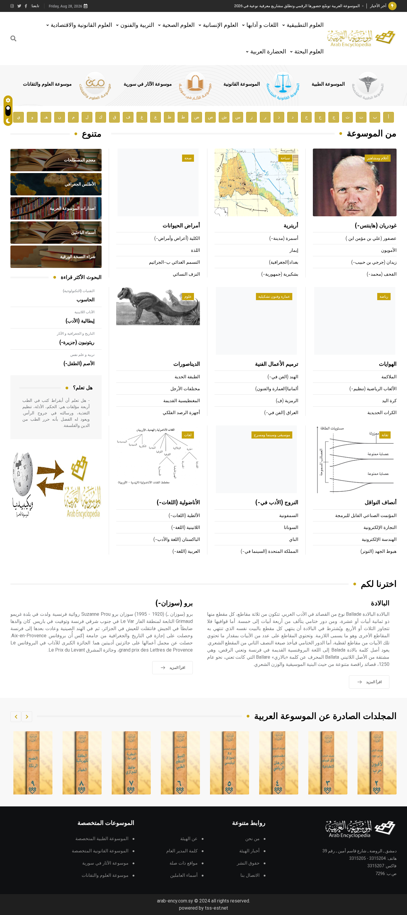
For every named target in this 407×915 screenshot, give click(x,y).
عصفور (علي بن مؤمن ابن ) (371, 238)
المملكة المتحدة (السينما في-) (269, 551)
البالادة (380, 603)
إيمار (294, 250)
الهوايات (388, 364)
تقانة (385, 435)
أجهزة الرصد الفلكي (181, 412)
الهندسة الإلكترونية (379, 539)
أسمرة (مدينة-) (283, 238)
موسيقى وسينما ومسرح (272, 435)
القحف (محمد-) (382, 274)
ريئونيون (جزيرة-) (76, 342)
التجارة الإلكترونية (380, 527)
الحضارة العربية (268, 51)
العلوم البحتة (309, 51)
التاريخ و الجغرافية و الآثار (75, 333)
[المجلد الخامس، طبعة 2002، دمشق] (279, 762)
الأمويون (389, 250)
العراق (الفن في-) (281, 412)
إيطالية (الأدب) (80, 321)
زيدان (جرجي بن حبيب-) (374, 262)
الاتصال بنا (250, 875)
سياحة (285, 158)
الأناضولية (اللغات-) (178, 503)
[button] (26, 716)
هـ (46, 117)
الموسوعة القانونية (241, 84)
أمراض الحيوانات (181, 226)
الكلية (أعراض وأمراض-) (177, 238)
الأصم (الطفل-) (78, 363)
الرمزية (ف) (287, 400)
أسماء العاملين (184, 875)
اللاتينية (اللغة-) (185, 527)
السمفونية (288, 515)
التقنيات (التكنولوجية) (78, 291)
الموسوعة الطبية (328, 84)
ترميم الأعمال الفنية (276, 364)
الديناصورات (186, 364)
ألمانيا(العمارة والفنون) (276, 388)
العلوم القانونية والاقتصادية (81, 24)
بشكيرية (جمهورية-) (279, 274)
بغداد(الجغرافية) (283, 262)
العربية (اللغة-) (186, 551)
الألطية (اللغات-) (184, 515)
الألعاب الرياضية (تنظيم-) (373, 388)
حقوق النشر (248, 863)
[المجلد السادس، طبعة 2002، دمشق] (229, 762)
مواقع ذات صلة (184, 863)
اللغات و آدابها (262, 24)
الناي (293, 539)
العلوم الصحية (178, 24)
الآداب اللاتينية (84, 312)
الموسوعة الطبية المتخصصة (101, 839)
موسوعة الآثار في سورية (148, 84)
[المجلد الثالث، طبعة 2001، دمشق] (377, 762)
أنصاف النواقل (381, 503)
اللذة (195, 250)
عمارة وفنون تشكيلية (274, 296)
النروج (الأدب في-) (276, 503)
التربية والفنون (137, 24)
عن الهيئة (189, 839)
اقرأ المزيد (374, 682)
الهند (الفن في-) (283, 376)
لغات (188, 435)
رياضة (384, 296)
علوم (188, 296)
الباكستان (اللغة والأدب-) (176, 539)
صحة (188, 158)
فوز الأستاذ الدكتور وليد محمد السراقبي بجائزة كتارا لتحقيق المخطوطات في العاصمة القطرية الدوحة (279, 6)
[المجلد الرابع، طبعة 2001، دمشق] (328, 762)
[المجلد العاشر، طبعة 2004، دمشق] (33, 762)
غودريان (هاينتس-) (376, 226)
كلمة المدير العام (182, 851)
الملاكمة (389, 376)
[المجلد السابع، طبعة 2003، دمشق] (180, 762)
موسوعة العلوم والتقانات (47, 84)
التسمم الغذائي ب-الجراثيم (174, 262)
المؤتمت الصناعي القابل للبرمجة (366, 515)
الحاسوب (85, 300)
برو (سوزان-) (174, 603)
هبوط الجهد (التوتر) (379, 551)
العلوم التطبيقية (305, 24)
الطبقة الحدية (187, 376)
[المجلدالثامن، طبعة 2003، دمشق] (131, 762)
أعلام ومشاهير (377, 158)
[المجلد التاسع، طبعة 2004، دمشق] (82, 762)
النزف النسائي (186, 274)
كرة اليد (389, 400)
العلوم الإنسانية (220, 24)
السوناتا (291, 527)
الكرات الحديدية (382, 412)
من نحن (252, 839)
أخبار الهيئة (249, 851)
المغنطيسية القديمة (181, 400)
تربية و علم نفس (82, 355)
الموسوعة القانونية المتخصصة (100, 851)
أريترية (291, 226)
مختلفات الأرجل (185, 388)
